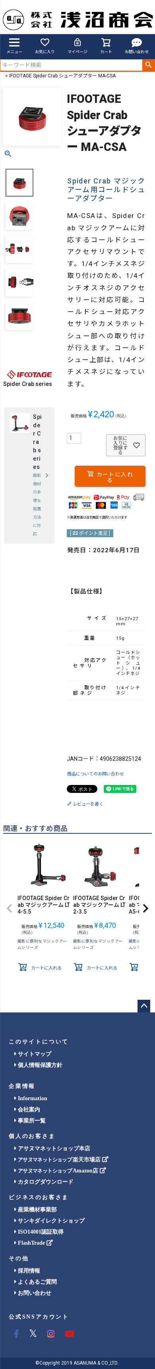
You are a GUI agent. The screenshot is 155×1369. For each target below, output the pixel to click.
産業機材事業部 (36, 1210)
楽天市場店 (60, 1160)
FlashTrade (31, 1243)
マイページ (77, 52)
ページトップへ (144, 1006)
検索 (148, 65)
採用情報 (28, 1271)
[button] (9, 908)
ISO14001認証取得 (40, 1232)
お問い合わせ (137, 52)
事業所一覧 (31, 1121)
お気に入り (45, 52)
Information (31, 1098)
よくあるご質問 (36, 1282)
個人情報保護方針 (39, 1065)
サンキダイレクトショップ (50, 1221)
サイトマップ (33, 1054)
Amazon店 (59, 1171)
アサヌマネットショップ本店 (53, 1148)
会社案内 (28, 1110)
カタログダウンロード (45, 1182)
